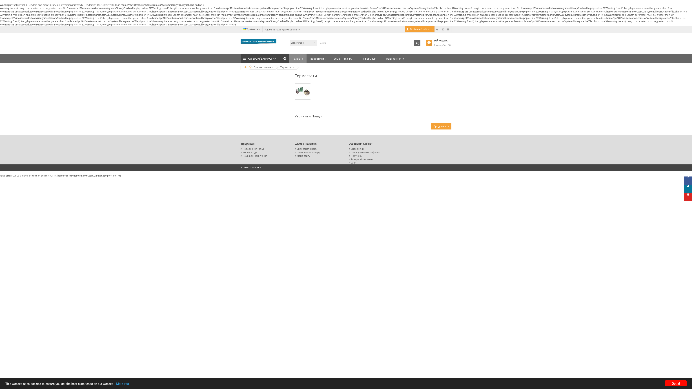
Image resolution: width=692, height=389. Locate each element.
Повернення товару (308, 152)
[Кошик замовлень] (448, 29)
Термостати (287, 67)
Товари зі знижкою (362, 159)
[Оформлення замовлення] (443, 29)
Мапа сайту (303, 155)
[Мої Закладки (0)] (437, 29)
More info (122, 383)
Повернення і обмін (254, 148)
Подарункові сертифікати (365, 152)
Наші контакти (395, 58)
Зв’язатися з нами (307, 148)
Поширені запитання (255, 155)
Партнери (356, 155)
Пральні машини (263, 67)
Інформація (369, 58)
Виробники (317, 58)
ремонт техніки (343, 58)
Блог (353, 162)
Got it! (676, 383)
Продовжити (441, 126)
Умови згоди (250, 152)
